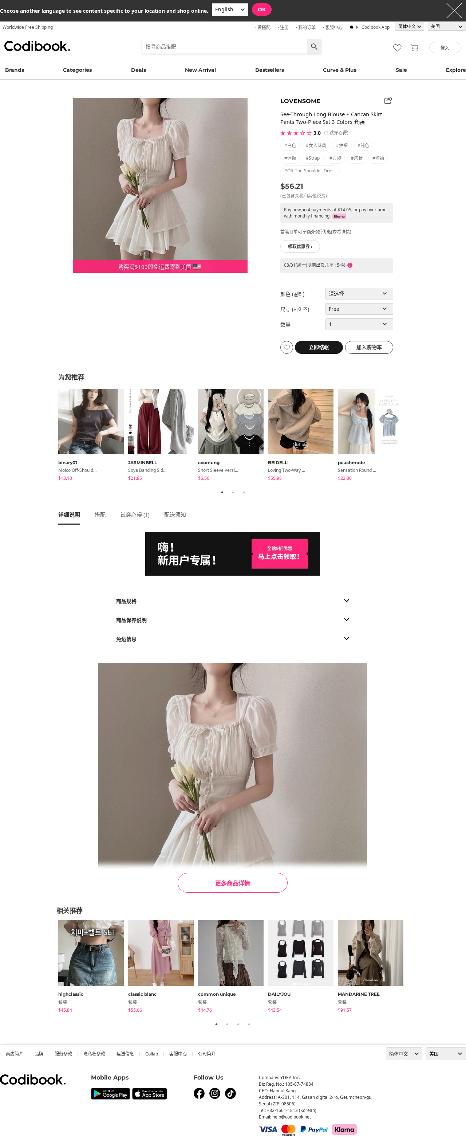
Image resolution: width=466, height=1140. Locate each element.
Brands (14, 70)
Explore (456, 70)
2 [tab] (233, 492)
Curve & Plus (339, 70)
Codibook (37, 46)
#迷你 (290, 158)
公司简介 (207, 1054)
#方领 (335, 158)
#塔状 (357, 158)
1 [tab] (222, 492)
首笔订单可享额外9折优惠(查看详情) (315, 232)
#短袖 (378, 158)
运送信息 (125, 1054)
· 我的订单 (306, 27)
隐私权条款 (94, 1054)
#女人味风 (316, 145)
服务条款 (63, 1054)
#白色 (290, 145)
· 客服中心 (333, 27)
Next (413, 435)
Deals (138, 70)
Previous (52, 435)
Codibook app (376, 27)
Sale (401, 70)
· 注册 (283, 27)
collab (151, 1054)
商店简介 (14, 1054)
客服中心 (178, 1054)
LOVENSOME (300, 101)
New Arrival (200, 70)
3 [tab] (244, 492)
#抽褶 (342, 145)
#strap (313, 158)
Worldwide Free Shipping (28, 27)
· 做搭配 (262, 27)
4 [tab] (249, 1024)
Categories (77, 70)
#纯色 (363, 145)
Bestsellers (269, 70)
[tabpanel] (93, 436)
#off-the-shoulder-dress (310, 171)
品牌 (39, 1054)
